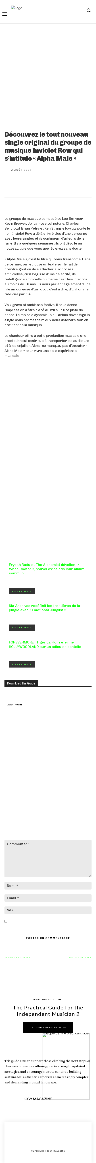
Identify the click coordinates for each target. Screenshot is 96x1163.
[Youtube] (79, 10)
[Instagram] (65, 10)
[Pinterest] (40, 184)
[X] (72, 10)
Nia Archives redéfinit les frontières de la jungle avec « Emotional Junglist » (44, 608)
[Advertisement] (48, 501)
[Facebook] (58, 10)
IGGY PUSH (14, 704)
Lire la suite (21, 591)
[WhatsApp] (55, 184)
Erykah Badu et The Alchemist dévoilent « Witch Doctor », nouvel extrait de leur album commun (46, 569)
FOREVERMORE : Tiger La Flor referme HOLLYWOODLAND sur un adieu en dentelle (45, 644)
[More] (70, 184)
